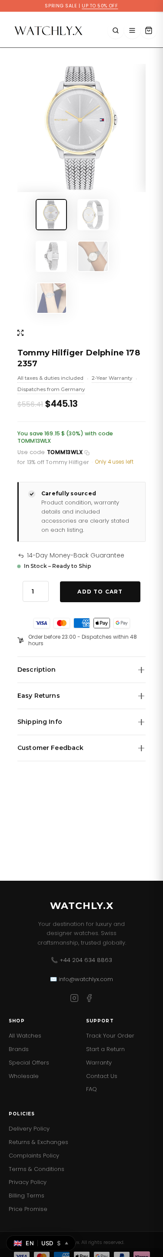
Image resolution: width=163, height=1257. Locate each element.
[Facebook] (89, 999)
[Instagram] (74, 999)
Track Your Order (110, 1035)
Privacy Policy (28, 1182)
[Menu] (132, 30)
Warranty (99, 1062)
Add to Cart (100, 591)
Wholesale (24, 1076)
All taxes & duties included (50, 379)
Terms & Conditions (36, 1169)
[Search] (115, 30)
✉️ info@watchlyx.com (81, 979)
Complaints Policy (34, 1155)
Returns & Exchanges (38, 1142)
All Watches (25, 1035)
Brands (19, 1049)
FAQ (91, 1089)
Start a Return (105, 1049)
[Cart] (148, 30)
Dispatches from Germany (51, 390)
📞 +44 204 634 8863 (81, 960)
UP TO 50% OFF (100, 6)
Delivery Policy (29, 1128)
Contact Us (101, 1076)
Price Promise (28, 1209)
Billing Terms (26, 1195)
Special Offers (29, 1062)
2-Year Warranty (112, 379)
